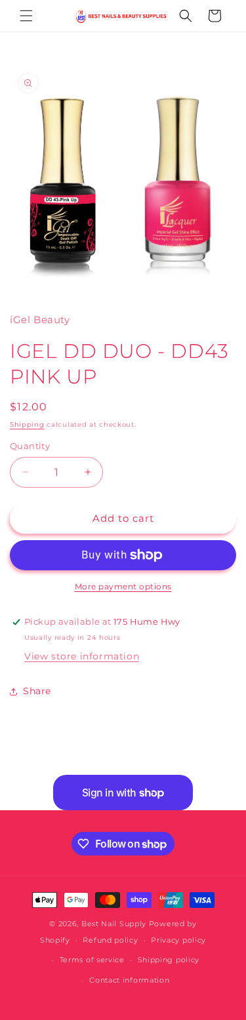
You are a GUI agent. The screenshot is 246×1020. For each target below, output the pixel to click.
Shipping (27, 424)
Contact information (129, 980)
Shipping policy (169, 959)
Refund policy (110, 940)
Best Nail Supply (113, 923)
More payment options (123, 586)
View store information (81, 656)
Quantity (30, 446)
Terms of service (92, 959)
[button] (26, 15)
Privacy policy (178, 940)
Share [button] (37, 691)
